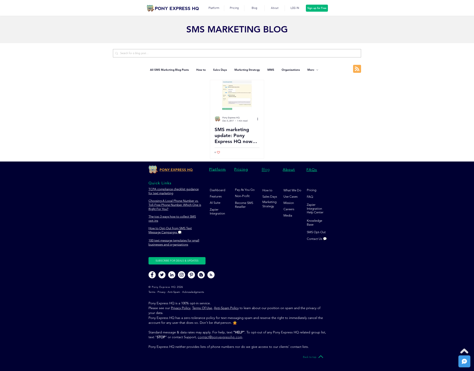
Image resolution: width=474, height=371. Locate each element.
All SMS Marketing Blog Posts (169, 69)
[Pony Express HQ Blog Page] (201, 274)
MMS (270, 69)
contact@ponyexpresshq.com (220, 337)
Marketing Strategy (247, 69)
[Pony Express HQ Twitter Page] (162, 274)
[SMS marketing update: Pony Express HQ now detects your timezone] (237, 95)
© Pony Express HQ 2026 (165, 287)
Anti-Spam (174, 292)
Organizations (291, 69)
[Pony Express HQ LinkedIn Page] (171, 274)
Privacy (161, 292)
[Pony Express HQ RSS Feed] (211, 274)
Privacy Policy (180, 308)
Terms (152, 292)
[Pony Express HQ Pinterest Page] (191, 274)
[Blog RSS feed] (357, 69)
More (310, 69)
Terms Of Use (202, 308)
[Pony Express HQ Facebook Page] (152, 274)
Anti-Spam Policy (226, 308)
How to (201, 69)
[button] (177, 260)
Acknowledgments (193, 292)
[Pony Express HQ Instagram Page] (181, 274)
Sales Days (220, 69)
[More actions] (259, 119)
